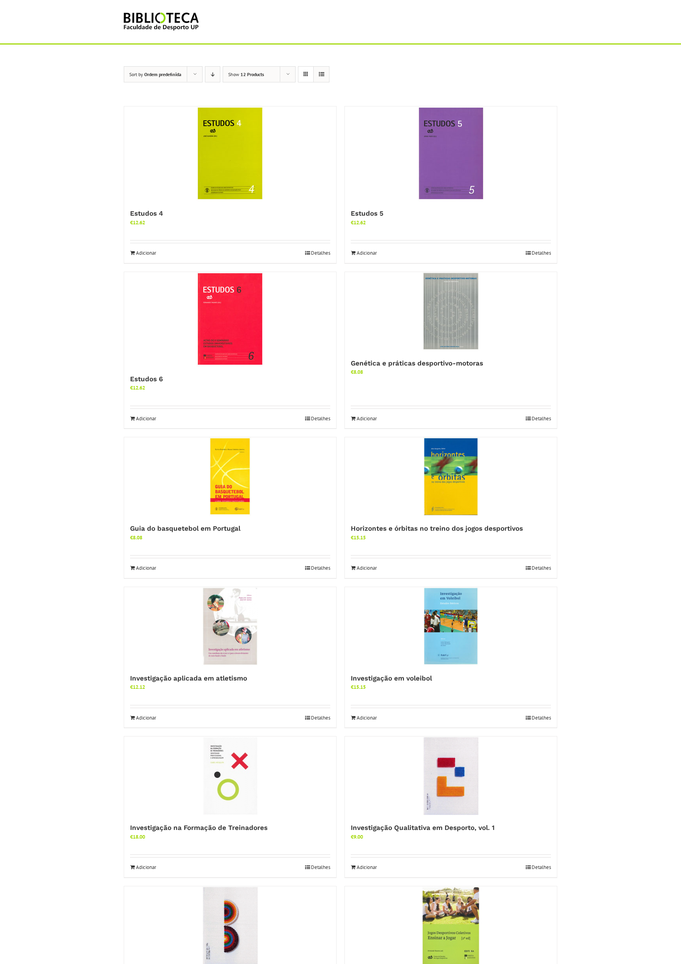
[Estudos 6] (230, 319)
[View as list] (321, 74)
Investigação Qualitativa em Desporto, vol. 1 (423, 828)
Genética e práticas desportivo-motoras (417, 363)
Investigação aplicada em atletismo (188, 678)
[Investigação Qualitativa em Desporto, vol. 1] (451, 776)
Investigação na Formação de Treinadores (199, 828)
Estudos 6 (146, 379)
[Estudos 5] (451, 153)
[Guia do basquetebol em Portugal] (230, 476)
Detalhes (320, 253)
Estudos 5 (367, 213)
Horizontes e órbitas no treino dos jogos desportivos (437, 528)
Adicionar (146, 253)
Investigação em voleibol (391, 678)
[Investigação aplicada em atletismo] (230, 626)
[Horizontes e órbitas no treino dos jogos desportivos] (451, 476)
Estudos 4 (146, 213)
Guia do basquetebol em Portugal (185, 528)
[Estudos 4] (230, 153)
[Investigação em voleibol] (451, 626)
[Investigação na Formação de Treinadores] (230, 776)
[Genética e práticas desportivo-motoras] (451, 311)
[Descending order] (212, 74)
